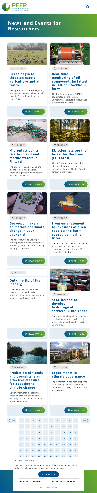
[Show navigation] (93, 7)
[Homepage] (15, 7)
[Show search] (87, 7)
